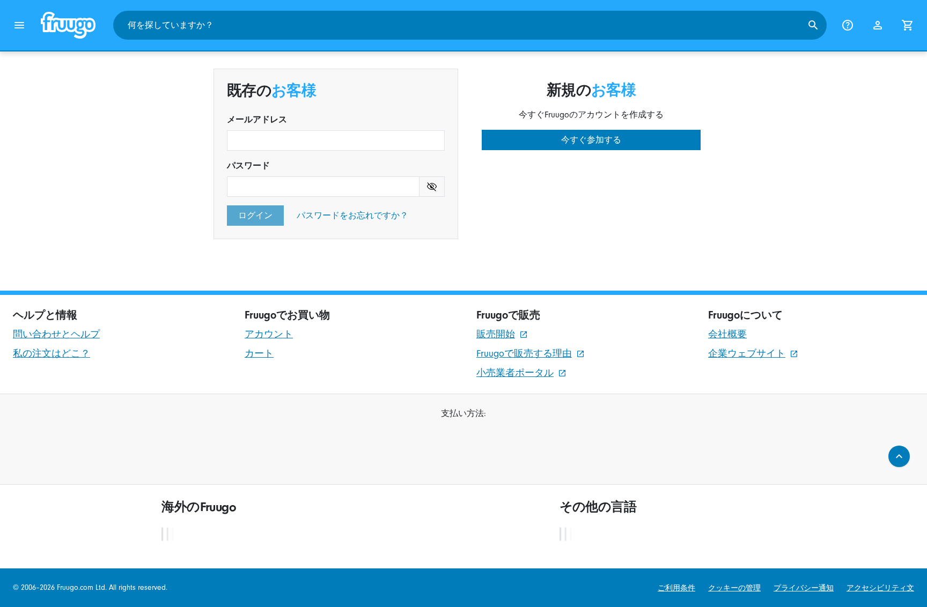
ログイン (255, 215)
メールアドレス (257, 119)
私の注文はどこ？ (51, 353)
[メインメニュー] (19, 25)
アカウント (269, 334)
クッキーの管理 (734, 588)
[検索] (813, 25)
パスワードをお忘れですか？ (352, 215)
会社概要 (727, 334)
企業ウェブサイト (746, 353)
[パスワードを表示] (432, 186)
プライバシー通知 (804, 588)
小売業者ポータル (515, 373)
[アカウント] (877, 25)
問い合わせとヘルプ (56, 334)
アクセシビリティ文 (880, 588)
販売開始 (495, 334)
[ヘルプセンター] (847, 25)
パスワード (248, 166)
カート (259, 353)
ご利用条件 (676, 588)
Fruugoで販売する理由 (524, 353)
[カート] (907, 25)
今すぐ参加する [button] (591, 140)
